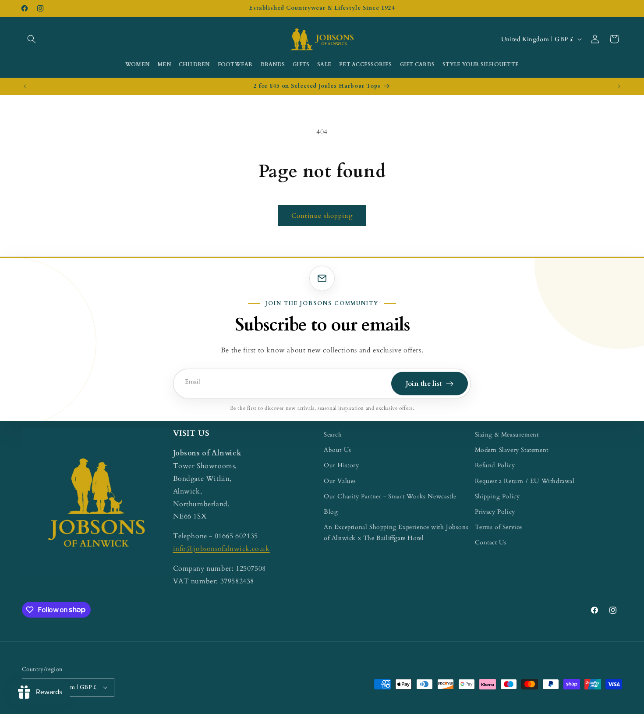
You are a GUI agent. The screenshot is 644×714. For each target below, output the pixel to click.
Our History (341, 466)
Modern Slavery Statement (511, 450)
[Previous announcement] (25, 86)
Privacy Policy (495, 512)
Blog (331, 512)
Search (333, 434)
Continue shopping (322, 215)
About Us (337, 450)
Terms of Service (499, 527)
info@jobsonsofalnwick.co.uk (221, 549)
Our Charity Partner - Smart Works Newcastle (390, 496)
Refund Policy (495, 466)
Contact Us (491, 542)
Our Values (340, 481)
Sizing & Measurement (507, 434)
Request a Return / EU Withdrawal (525, 481)
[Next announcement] (619, 86)
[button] (31, 39)
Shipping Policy (497, 496)
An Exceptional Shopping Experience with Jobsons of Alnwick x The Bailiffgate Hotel (396, 532)
